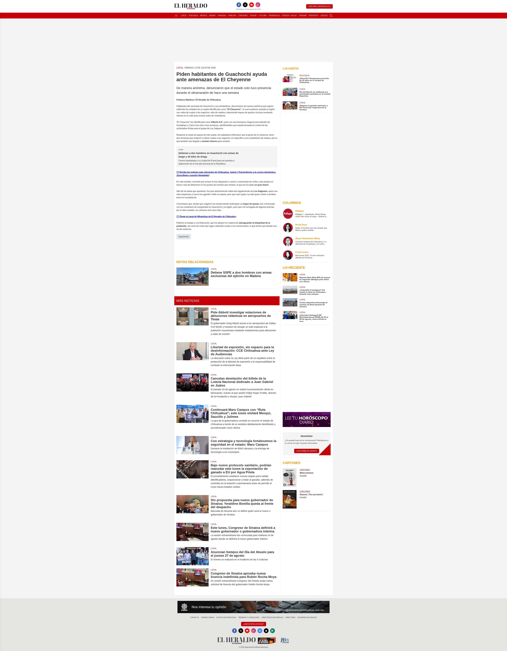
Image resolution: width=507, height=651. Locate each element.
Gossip (253, 15)
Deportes (313, 15)
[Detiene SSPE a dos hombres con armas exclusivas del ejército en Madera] (192, 277)
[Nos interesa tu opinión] (253, 607)
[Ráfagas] (288, 213)
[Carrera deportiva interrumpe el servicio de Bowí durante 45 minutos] (290, 303)
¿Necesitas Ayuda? (253, 624)
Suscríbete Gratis (306, 451)
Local (184, 15)
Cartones (243, 15)
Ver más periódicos (319, 6)
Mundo (212, 15)
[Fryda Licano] (288, 254)
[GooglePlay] (272, 630)
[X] (245, 4)
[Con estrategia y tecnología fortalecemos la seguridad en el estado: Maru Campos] (192, 446)
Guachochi (184, 236)
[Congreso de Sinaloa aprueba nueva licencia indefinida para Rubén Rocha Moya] (192, 579)
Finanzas (222, 15)
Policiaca (193, 15)
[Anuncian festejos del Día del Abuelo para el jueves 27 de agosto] (192, 556)
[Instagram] (257, 4)
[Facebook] (238, 4)
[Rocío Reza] (288, 227)
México (203, 15)
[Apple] (266, 630)
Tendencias (274, 15)
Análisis (232, 15)
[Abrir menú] (176, 15)
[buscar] (331, 15)
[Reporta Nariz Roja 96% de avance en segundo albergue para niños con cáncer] (290, 278)
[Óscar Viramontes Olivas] (288, 241)
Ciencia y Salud (289, 15)
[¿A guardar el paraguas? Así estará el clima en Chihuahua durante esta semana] (290, 290)
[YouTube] (251, 4)
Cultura (263, 15)
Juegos (324, 15)
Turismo (303, 15)
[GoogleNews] (259, 630)
